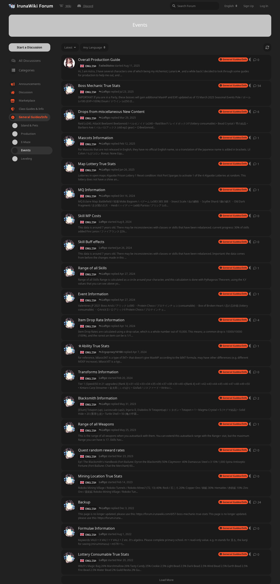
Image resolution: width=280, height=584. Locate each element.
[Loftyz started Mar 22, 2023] (69, 114)
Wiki (68, 6)
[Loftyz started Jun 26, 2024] (69, 245)
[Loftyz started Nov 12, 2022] (69, 505)
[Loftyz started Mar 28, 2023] (69, 271)
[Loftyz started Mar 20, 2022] (69, 88)
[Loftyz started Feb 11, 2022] (69, 193)
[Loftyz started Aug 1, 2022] (69, 531)
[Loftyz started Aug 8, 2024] (69, 219)
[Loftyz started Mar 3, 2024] (69, 349)
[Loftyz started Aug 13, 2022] (69, 323)
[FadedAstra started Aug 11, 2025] (69, 62)
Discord (88, 6)
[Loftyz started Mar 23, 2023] (69, 427)
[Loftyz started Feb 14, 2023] (69, 479)
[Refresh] (267, 47)
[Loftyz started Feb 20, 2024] (69, 141)
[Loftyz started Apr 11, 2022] (69, 167)
